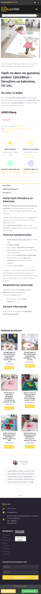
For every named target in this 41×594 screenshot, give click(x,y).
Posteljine (20, 537)
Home (3, 64)
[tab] (20, 185)
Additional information (10, 189)
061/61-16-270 (12, 2)
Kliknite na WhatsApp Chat (10, 172)
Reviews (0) (7, 193)
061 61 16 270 (30, 155)
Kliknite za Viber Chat (31, 172)
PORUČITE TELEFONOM (31, 149)
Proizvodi (9, 64)
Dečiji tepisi (16, 64)
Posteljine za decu (20, 540)
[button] (36, 9)
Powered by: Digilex (20, 586)
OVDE (18, 301)
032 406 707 (30, 157)
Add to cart (9, 368)
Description (7, 185)
